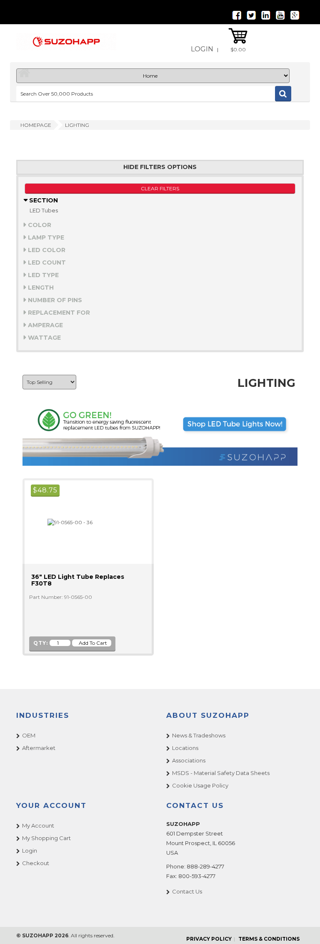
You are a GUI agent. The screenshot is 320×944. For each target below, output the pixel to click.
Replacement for (58, 312)
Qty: (40, 643)
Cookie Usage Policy (200, 785)
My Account (38, 825)
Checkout (35, 863)
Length (40, 287)
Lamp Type (45, 237)
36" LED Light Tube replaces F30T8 (77, 580)
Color (38, 225)
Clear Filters (160, 188)
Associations (188, 760)
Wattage (43, 337)
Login (202, 49)
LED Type (42, 275)
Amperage (44, 325)
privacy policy (209, 939)
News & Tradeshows (198, 735)
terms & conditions (269, 939)
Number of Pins (54, 300)
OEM (28, 735)
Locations (185, 748)
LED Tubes (44, 210)
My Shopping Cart (46, 838)
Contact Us (187, 891)
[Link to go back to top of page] (303, 927)
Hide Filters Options (160, 167)
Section (43, 200)
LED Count (46, 262)
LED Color (45, 250)
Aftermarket (38, 748)
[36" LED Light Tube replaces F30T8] (66, 522)
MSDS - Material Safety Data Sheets (221, 773)
